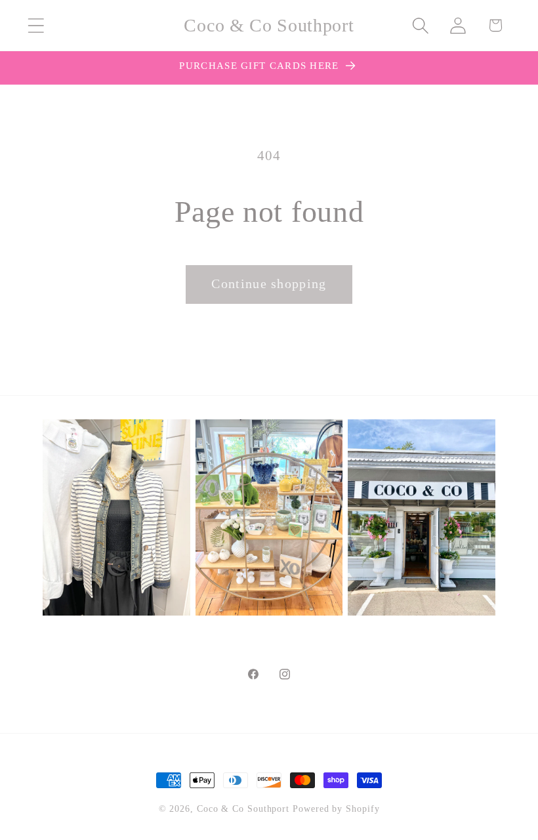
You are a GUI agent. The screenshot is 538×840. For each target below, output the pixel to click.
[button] (35, 25)
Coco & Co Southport (243, 808)
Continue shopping (268, 284)
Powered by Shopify (336, 808)
